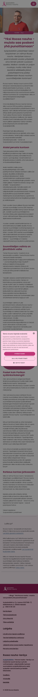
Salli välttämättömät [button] (19, 358)
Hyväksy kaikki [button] (19, 354)
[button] (19, 363)
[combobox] (34, 333)
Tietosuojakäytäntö (25, 349)
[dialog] (19, 348)
